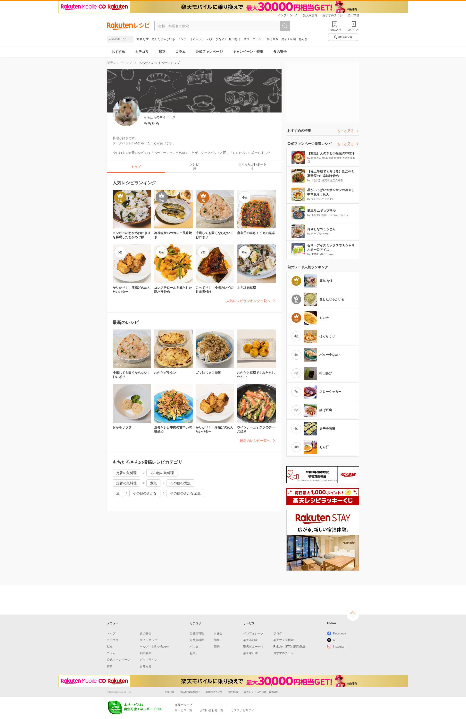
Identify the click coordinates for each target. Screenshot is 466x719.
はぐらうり (197, 39)
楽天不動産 (250, 640)
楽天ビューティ (253, 646)
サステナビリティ (242, 710)
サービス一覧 (183, 710)
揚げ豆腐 (272, 39)
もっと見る (345, 130)
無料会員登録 (345, 37)
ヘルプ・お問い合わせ (154, 646)
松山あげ (235, 39)
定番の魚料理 (126, 473)
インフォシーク (288, 15)
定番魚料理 (197, 640)
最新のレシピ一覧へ (255, 440)
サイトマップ (148, 640)
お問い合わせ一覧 (211, 710)
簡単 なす (142, 39)
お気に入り (334, 29)
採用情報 (233, 692)
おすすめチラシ (332, 15)
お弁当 (218, 633)
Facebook (339, 633)
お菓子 (194, 653)
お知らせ (145, 666)
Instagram (339, 646)
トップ (111, 633)
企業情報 (170, 692)
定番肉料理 (197, 633)
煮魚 (153, 483)
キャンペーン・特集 (248, 51)
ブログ (277, 633)
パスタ (194, 646)
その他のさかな (145, 493)
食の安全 (280, 51)
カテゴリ (142, 51)
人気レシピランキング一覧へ (248, 301)
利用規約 (145, 653)
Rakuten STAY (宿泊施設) (290, 646)
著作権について (214, 692)
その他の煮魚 (180, 483)
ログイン (352, 29)
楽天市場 (353, 15)
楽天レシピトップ (119, 63)
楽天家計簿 (310, 15)
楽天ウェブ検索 (283, 640)
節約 (217, 646)
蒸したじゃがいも (163, 39)
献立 (162, 51)
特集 (110, 666)
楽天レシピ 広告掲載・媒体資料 (261, 692)
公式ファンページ (209, 51)
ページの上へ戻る (353, 614)
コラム (180, 51)
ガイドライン (148, 659)
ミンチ (182, 39)
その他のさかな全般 (185, 493)
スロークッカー (253, 39)
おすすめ (118, 51)
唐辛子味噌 (288, 39)
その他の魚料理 (162, 473)
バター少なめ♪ (216, 39)
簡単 (217, 640)
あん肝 (303, 39)
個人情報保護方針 (190, 692)
